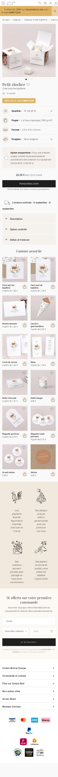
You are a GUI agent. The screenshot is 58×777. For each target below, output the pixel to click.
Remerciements (9, 324)
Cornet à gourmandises (37, 325)
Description (16, 219)
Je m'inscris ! (29, 642)
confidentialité (46, 649)
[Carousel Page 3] (32, 79)
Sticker (34, 472)
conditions (16, 652)
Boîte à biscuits (9, 398)
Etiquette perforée (10, 434)
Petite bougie (37, 398)
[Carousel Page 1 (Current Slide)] (26, 79)
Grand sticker (8, 472)
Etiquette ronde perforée (38, 435)
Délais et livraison (20, 239)
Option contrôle (18, 229)
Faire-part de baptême (8, 286)
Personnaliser (29, 184)
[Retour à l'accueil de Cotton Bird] (11, 4)
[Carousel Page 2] (29, 79)
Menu (33, 362)
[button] (55, 11)
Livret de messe (9, 362)
